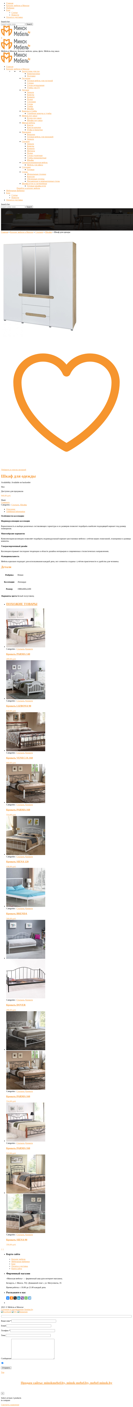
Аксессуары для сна (30, 71)
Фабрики (10, 8)
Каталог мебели (18, 1259)
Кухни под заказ (34, 118)
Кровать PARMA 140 (18, 654)
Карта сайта (16, 1268)
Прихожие (26, 132)
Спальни (26, 141)
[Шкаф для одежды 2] (40, 336)
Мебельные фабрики (20, 1261)
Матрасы (31, 151)
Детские (25, 90)
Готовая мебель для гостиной (40, 81)
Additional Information (15, 511)
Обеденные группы (35, 179)
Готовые (30, 169)
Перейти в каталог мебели (28, 188)
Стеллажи (31, 102)
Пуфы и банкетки (35, 130)
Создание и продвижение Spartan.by (17, 1309)
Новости (15, 15)
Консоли (31, 176)
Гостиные (26, 78)
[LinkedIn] (18, 1298)
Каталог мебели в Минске (17, 5)
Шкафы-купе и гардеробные (34, 183)
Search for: (5, 22)
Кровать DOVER (16, 1005)
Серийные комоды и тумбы (39, 113)
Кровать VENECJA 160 (19, 758)
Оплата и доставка (14, 17)
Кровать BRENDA (16, 913)
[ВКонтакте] (7, 1298)
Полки (30, 99)
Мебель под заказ (29, 116)
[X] (15, 1298)
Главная (9, 3)
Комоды (30, 95)
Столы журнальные (35, 85)
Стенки (30, 83)
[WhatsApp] (26, 1298)
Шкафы (30, 109)
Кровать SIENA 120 (17, 861)
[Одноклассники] (11, 1298)
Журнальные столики (36, 174)
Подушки (31, 76)
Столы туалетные (35, 155)
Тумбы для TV (33, 88)
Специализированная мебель (35, 162)
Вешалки (31, 134)
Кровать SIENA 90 (16, 1239)
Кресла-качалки (34, 127)
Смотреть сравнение (10, 1405)
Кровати (31, 97)
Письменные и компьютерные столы (43, 181)
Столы (30, 104)
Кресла (30, 125)
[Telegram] (29, 1298)
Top (2, 1372)
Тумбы (30, 106)
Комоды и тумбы (29, 111)
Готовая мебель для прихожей (40, 137)
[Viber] (22, 1298)
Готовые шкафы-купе (36, 186)
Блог (8, 10)
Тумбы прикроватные (36, 158)
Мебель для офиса (35, 165)
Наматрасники (33, 74)
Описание (10, 509)
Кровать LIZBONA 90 (18, 706)
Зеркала (30, 92)
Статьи (14, 12)
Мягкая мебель (28, 123)
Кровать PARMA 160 (18, 809)
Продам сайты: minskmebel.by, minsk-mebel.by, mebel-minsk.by (66, 1383)
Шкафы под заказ (34, 120)
